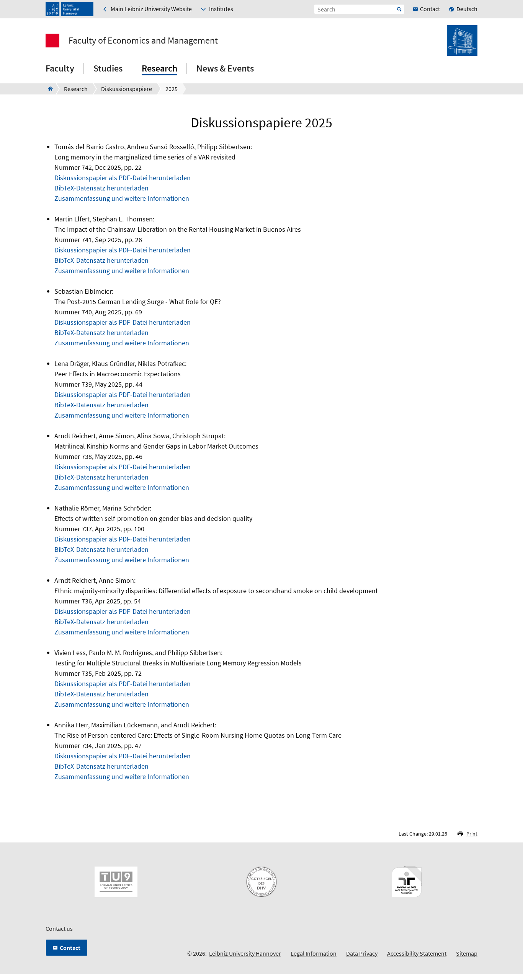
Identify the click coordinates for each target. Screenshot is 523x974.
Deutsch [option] (466, 9)
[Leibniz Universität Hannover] (69, 9)
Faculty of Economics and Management (143, 40)
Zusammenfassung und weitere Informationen (121, 198)
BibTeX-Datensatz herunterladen (101, 188)
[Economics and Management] (48, 88)
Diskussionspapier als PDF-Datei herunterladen (122, 177)
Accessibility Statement (416, 953)
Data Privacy (362, 953)
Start (399, 9)
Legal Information (314, 953)
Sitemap (466, 953)
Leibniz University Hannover (245, 953)
